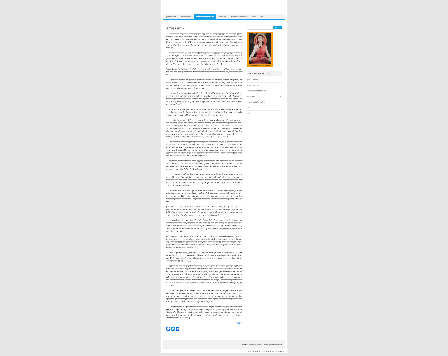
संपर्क (262, 16)
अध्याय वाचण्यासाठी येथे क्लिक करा (205, 16)
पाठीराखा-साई (222, 16)
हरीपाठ (254, 16)
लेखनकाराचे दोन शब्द (186, 16)
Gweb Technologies (277, 351)
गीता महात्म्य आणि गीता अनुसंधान (239, 16)
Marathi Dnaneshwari (254, 351)
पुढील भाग (239, 323)
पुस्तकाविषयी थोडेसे (171, 16)
